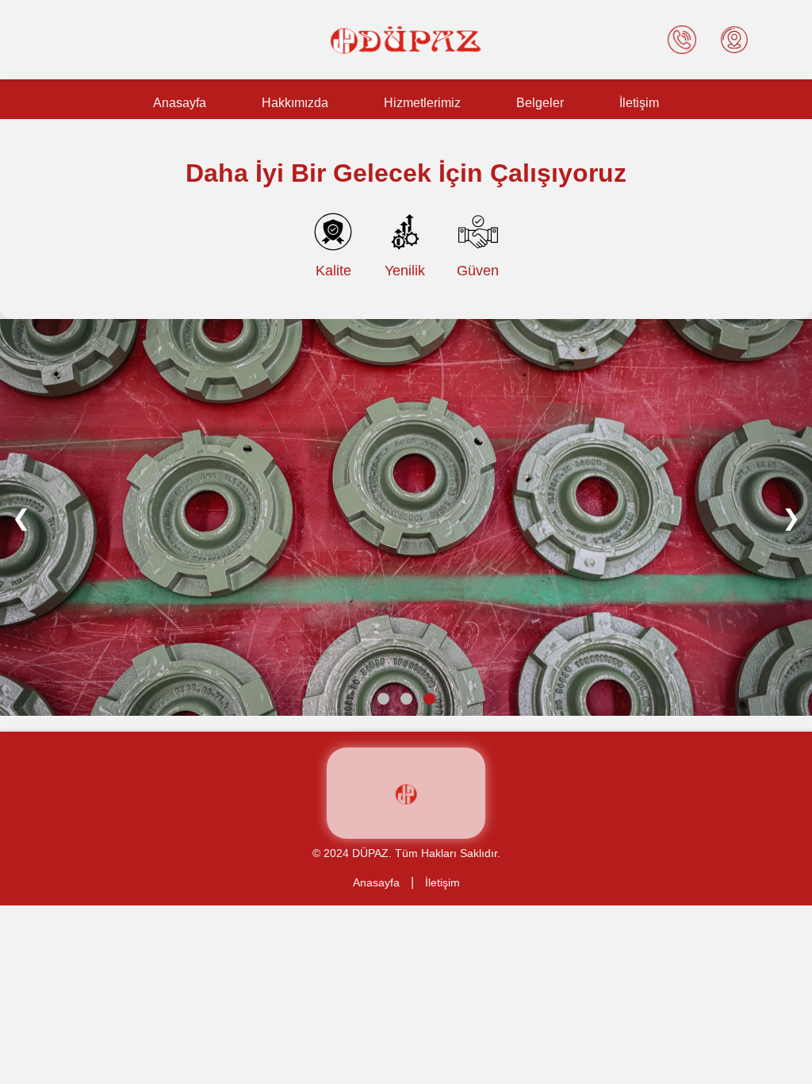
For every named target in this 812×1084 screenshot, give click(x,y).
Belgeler (540, 103)
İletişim (639, 103)
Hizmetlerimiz (422, 103)
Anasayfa (179, 103)
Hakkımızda (295, 103)
